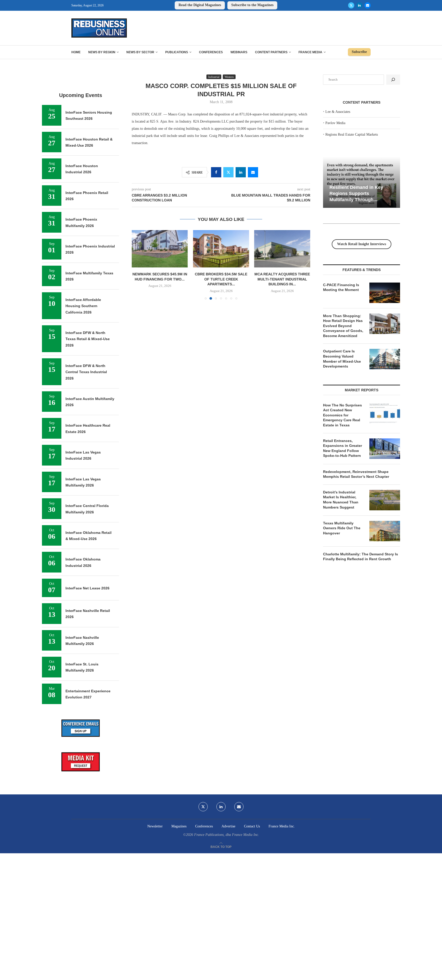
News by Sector (140, 52)
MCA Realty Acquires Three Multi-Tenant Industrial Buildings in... (282, 279)
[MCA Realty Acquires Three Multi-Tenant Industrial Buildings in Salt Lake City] (282, 248)
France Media (310, 52)
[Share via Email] (253, 172)
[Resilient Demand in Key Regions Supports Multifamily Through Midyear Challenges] (361, 182)
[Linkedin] (359, 5)
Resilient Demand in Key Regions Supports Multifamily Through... (356, 193)
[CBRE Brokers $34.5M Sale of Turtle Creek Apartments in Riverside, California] (221, 248)
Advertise (228, 826)
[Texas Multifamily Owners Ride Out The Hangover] (384, 531)
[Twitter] (351, 5)
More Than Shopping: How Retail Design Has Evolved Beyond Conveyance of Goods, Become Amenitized (343, 326)
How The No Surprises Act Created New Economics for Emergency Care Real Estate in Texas (342, 415)
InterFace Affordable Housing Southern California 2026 (83, 306)
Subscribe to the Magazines (252, 5)
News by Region (101, 52)
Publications (176, 52)
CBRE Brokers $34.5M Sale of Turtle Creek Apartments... (221, 279)
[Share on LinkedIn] (241, 172)
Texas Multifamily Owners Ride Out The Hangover (341, 528)
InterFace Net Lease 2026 (87, 588)
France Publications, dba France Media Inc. (226, 835)
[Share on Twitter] (228, 172)
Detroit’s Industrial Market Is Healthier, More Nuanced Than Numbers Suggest (340, 499)
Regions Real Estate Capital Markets (351, 134)
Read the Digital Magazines (200, 5)
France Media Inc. (282, 826)
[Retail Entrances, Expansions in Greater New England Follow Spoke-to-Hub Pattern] (384, 448)
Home (76, 52)
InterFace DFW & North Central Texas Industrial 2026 (86, 372)
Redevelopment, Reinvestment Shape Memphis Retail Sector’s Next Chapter (356, 474)
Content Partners (271, 52)
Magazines (178, 826)
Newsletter (155, 826)
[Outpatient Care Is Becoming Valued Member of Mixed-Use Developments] (384, 359)
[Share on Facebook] (216, 172)
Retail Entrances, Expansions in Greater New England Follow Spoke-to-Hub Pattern (342, 448)
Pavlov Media (335, 123)
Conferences (211, 52)
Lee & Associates (337, 112)
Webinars (238, 52)
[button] (138, 264)
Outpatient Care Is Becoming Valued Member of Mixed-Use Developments (342, 358)
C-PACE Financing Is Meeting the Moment (341, 287)
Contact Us (252, 826)
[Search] (393, 79)
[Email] (367, 5)
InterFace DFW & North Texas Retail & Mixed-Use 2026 (87, 339)
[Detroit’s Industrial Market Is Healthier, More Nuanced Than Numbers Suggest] (384, 500)
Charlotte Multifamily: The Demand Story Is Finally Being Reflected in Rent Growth (360, 556)
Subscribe (359, 52)
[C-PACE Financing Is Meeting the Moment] (384, 293)
